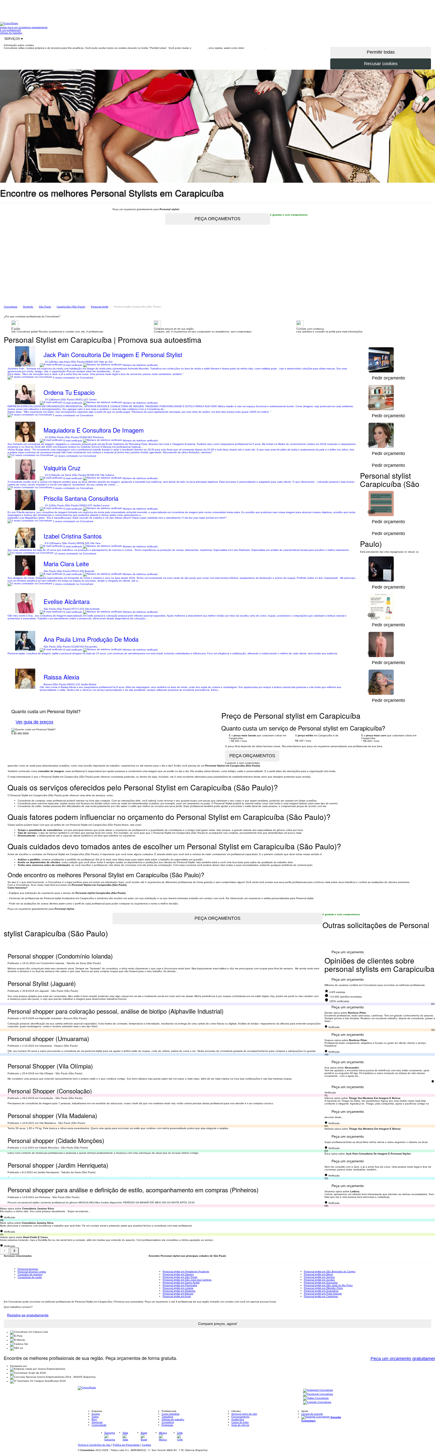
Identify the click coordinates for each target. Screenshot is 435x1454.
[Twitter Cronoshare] (316, 1398)
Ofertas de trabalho (173, 1419)
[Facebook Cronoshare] (318, 1394)
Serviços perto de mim (244, 1413)
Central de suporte (312, 1413)
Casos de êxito (240, 1422)
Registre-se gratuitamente (28, 1315)
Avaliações (237, 1419)
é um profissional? (10, 30)
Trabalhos (167, 1416)
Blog (94, 1419)
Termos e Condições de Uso (94, 1444)
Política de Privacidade (126, 1444)
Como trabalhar (170, 1413)
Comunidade (99, 1425)
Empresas (167, 1425)
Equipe (96, 1413)
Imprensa (97, 1422)
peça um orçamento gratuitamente (28, 27)
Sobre (95, 1416)
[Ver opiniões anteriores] (4, 1250)
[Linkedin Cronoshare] (317, 1402)
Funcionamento (240, 1416)
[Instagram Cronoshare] (318, 1390)
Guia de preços (240, 1425)
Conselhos (168, 1422)
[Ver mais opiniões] (14, 1250)
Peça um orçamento (348, 952)
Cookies (146, 1444)
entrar (4, 27)
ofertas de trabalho (11, 32)
